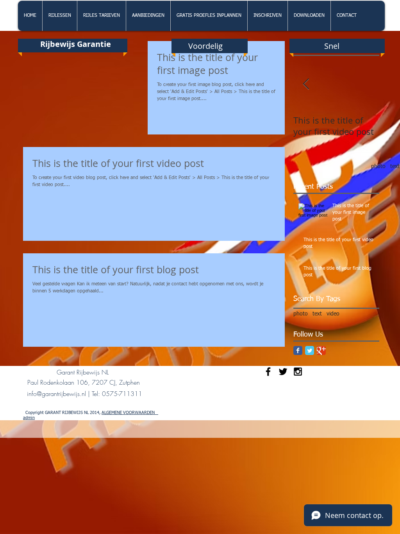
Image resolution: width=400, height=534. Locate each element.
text (395, 166)
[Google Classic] (321, 350)
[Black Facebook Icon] (268, 371)
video (333, 314)
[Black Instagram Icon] (298, 371)
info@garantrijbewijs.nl (56, 393)
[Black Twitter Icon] (283, 371)
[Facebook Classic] (297, 350)
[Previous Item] (305, 84)
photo (378, 166)
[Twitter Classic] (309, 350)
